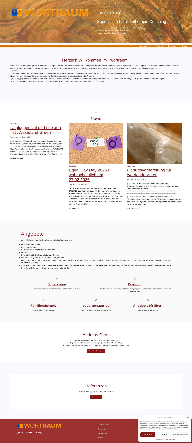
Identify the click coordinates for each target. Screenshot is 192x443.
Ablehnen (164, 434)
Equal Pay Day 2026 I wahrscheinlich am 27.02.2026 (89, 175)
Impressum (172, 439)
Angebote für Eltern (148, 305)
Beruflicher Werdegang (96, 351)
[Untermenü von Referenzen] (177, 46)
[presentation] (96, 143)
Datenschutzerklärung (162, 439)
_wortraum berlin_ (29, 432)
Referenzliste (96, 397)
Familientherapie (44, 305)
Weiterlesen (16, 158)
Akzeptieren (148, 434)
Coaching (135, 284)
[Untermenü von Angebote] (163, 46)
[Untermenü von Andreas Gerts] (151, 46)
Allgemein (14, 123)
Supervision (57, 284)
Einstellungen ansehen (180, 434)
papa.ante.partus (96, 305)
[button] (188, 418)
